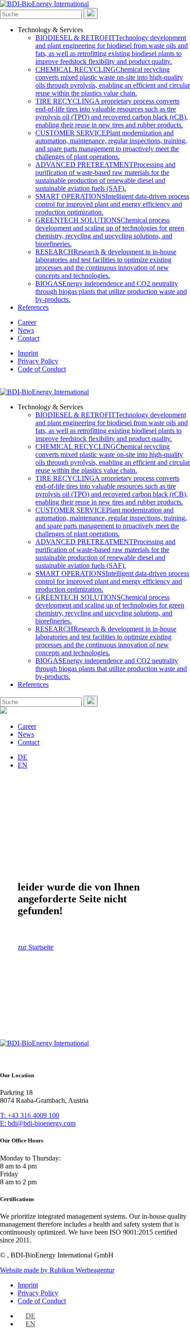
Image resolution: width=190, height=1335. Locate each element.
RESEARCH (105, 263)
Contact (28, 338)
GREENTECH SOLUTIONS (109, 232)
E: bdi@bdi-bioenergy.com (38, 1123)
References (33, 307)
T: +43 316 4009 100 (29, 1115)
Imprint (28, 353)
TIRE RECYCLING (111, 113)
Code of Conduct (42, 369)
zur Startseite (35, 947)
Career (27, 322)
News (26, 330)
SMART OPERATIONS (112, 204)
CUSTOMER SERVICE (111, 144)
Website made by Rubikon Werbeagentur (57, 1270)
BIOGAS (111, 291)
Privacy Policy (38, 361)
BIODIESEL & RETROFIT (111, 49)
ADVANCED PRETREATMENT (105, 176)
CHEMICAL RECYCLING (112, 81)
